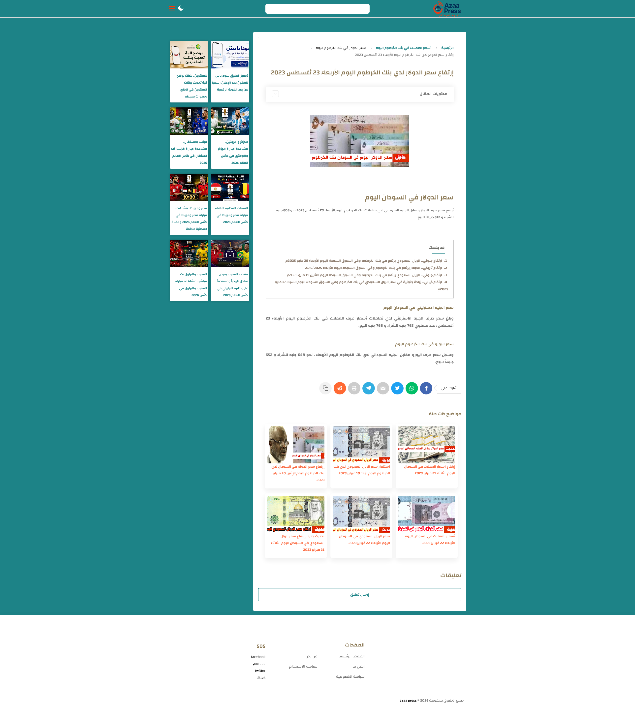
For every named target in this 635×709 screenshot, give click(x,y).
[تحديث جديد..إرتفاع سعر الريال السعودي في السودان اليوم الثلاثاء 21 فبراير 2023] (295, 514)
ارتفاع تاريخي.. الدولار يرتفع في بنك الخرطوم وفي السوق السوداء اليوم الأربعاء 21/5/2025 (373, 268)
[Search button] (272, 9)
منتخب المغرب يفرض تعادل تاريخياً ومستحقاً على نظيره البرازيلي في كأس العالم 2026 (232, 284)
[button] (180, 8)
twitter (260, 671)
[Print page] (355, 390)
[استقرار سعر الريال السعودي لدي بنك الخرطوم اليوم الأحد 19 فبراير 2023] (361, 444)
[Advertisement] (417, 658)
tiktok (260, 678)
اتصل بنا (358, 666)
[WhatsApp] (413, 390)
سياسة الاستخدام (303, 666)
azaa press (408, 700)
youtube (259, 664)
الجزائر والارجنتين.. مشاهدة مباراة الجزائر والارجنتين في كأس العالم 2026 (233, 152)
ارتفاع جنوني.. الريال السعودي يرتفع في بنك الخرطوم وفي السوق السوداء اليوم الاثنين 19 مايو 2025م (364, 275)
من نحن (312, 656)
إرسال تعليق (359, 594)
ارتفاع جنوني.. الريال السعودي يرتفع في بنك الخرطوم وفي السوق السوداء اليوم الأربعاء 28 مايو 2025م (364, 261)
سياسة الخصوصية (350, 676)
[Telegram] (369, 390)
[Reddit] (341, 390)
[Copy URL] (326, 390)
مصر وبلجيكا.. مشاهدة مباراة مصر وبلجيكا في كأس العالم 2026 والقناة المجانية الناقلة (189, 218)
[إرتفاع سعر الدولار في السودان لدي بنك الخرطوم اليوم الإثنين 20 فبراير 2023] (295, 444)
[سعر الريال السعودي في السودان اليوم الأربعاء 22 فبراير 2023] (361, 514)
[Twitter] (398, 390)
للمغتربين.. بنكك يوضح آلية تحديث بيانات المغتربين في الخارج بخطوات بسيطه (192, 86)
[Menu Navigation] (172, 8)
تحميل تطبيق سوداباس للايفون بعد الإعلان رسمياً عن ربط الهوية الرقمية (230, 83)
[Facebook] (427, 390)
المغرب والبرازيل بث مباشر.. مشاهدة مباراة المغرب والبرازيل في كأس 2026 (191, 284)
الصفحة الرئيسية (352, 656)
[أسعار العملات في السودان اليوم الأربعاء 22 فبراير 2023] (426, 514)
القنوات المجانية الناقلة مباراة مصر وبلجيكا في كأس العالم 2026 (231, 215)
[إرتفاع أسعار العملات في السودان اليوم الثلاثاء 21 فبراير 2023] (426, 444)
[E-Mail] (384, 390)
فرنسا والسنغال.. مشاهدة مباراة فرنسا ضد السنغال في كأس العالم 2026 (189, 152)
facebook (258, 657)
